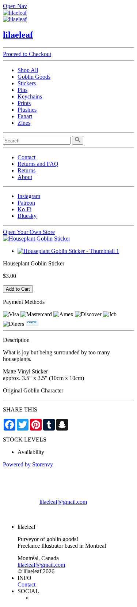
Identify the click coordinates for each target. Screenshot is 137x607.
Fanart (25, 116)
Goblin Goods (34, 77)
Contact (26, 157)
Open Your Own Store (29, 232)
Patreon (26, 203)
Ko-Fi (24, 209)
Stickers (27, 83)
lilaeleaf (18, 35)
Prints (24, 103)
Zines (24, 123)
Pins (22, 90)
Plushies (27, 110)
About (25, 177)
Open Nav (15, 6)
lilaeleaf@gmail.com (63, 502)
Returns (26, 170)
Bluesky (27, 216)
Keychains (30, 96)
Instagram (29, 196)
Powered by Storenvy (28, 464)
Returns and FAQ (38, 164)
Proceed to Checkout (27, 54)
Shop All (28, 70)
